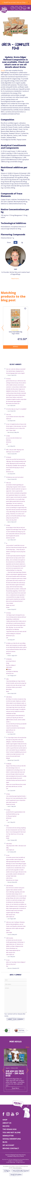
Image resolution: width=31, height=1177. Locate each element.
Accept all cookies (16, 1174)
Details (15, 346)
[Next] (28, 328)
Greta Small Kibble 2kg (15, 332)
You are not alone (11, 1132)
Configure (7, 1171)
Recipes (6, 1126)
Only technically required (20, 1171)
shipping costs (16, 1159)
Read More (15, 1088)
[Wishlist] (16, 8)
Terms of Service (20, 1156)
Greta (3, 70)
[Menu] (28, 8)
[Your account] (20, 8)
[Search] (12, 8)
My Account (8, 1145)
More (27, 1047)
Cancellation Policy (11, 1156)
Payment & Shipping (10, 1154)
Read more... (15, 278)
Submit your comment (15, 1019)
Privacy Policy (18, 1154)
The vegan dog (9, 1129)
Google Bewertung (12, 1139)
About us (7, 1123)
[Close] (28, 1)
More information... (17, 1167)
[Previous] (3, 328)
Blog (5, 1142)
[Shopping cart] (24, 8)
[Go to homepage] (4, 10)
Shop (5, 1120)
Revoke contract (11, 1148)
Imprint (23, 1154)
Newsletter (8, 1136)
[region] (15, 2)
